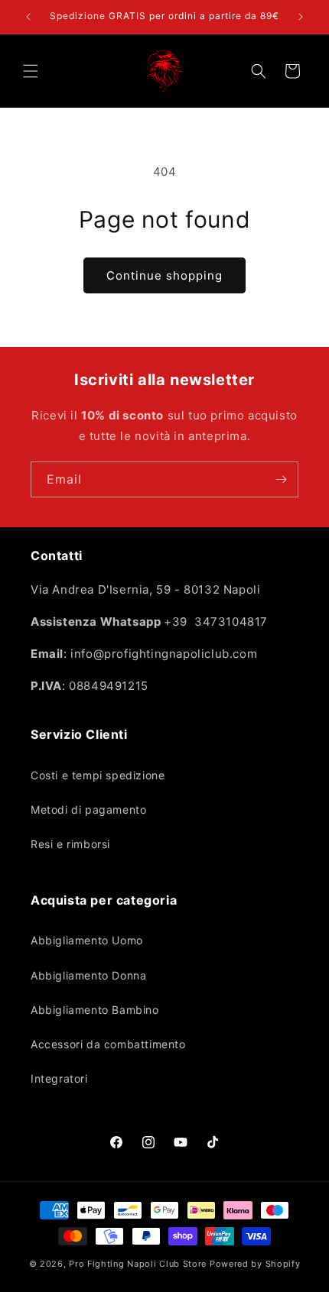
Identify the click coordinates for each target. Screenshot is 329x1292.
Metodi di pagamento (88, 809)
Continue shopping (164, 275)
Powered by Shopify (255, 1263)
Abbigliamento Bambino (95, 1009)
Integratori (59, 1078)
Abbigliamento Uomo (87, 940)
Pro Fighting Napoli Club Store (138, 1263)
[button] (30, 71)
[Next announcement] (301, 17)
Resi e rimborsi (70, 843)
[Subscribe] (281, 479)
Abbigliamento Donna (88, 975)
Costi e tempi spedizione (97, 775)
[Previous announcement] (28, 17)
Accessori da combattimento (108, 1044)
